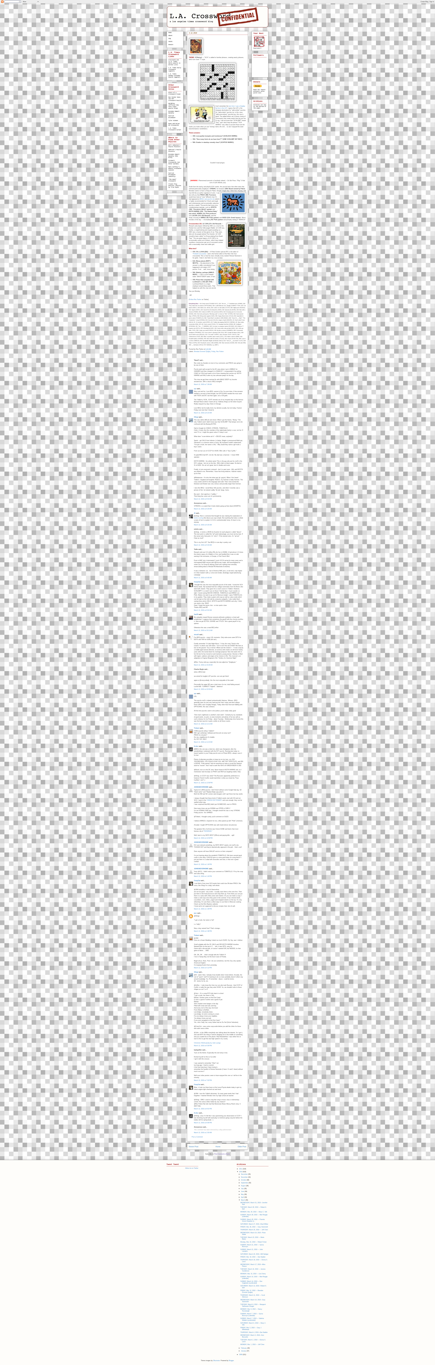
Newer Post (193, 1147)
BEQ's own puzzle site (207, 199)
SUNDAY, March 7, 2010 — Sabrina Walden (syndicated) (252, 1319)
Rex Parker (220, 351)
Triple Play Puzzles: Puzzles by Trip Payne (174, 185)
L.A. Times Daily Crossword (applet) (174, 69)
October (244, 1180)
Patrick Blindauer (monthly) (172, 174)
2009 (241, 1354)
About (170, 35)
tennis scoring (198, 518)
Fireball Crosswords (199, 254)
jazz (195, 913)
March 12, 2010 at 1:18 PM (203, 864)
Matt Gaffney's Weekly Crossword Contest (174, 168)
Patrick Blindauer (172, 116)
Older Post (242, 1147)
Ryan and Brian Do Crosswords (174, 124)
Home (218, 1147)
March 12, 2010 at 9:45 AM (203, 577)
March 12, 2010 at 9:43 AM (203, 545)
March (243, 1200)
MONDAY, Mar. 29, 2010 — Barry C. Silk (253, 1212)
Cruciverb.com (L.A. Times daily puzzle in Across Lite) (174, 62)
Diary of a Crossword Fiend (174, 93)
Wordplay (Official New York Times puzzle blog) (173, 106)
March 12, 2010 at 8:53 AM (203, 499)
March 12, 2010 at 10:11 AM (203, 630)
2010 (241, 1172)
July (242, 1188)
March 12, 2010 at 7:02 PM (203, 1080)
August (243, 1186)
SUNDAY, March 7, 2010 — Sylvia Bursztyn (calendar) (251, 1314)
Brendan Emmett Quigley (202, 351)
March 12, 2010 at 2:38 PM (203, 931)
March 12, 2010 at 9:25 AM (203, 525)
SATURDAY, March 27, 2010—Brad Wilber (254, 1224)
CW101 (170, 41)
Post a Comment (197, 1137)
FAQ (169, 38)
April (242, 1197)
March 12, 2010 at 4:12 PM (203, 968)
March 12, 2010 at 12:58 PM (203, 783)
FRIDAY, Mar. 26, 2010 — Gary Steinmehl (254, 1227)
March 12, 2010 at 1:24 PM (203, 876)
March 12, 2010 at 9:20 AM (203, 509)
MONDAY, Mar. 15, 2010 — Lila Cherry (253, 1274)
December (244, 1174)
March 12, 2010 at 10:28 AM (203, 665)
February (244, 1348)
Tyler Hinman (173, 120)
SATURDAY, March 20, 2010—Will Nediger (254, 1254)
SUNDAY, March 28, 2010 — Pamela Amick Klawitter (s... (252, 1220)
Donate (170, 44)
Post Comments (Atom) (222, 1154)
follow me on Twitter (191, 1168)
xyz (195, 389)
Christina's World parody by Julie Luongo (207, 1043)
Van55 (196, 614)
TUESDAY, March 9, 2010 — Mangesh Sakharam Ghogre (253, 1305)
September (245, 1183)
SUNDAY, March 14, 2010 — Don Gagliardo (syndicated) (251, 1282)
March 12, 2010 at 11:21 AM (203, 724)
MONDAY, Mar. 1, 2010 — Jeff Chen (252, 1344)
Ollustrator (216, 1360)
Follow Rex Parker (195, 299)
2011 (241, 1169)
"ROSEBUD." (208, 831)
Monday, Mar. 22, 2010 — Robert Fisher (253, 1242)
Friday (213, 351)
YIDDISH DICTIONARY (214, 800)
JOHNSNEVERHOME (201, 787)
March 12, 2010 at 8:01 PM (203, 1109)
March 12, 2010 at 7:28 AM (203, 384)
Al (194, 513)
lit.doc (196, 746)
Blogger (231, 1360)
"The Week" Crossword (172, 180)
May (242, 1194)
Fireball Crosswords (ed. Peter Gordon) (174, 162)
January (244, 1351)
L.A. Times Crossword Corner (174, 129)
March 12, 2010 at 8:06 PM (203, 1123)
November (244, 1177)
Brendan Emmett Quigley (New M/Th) (174, 156)
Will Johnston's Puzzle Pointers (174, 146)
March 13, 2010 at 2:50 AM (203, 1132)
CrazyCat (197, 582)
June (243, 1191)
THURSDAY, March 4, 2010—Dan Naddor (254, 1332)
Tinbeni (196, 728)
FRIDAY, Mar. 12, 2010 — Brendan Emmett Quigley (215, 37)
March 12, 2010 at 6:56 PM (203, 1045)
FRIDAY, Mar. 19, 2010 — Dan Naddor (252, 1257)
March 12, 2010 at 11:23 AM (203, 742)
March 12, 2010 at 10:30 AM (203, 689)
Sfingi (196, 417)
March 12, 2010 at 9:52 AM (203, 610)
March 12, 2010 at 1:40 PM (203, 909)
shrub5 (196, 634)
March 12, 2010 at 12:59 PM (203, 838)
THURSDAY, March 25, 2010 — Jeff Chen (254, 1230)
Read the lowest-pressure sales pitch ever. (259, 91)
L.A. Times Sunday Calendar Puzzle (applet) (174, 75)
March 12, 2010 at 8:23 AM (203, 413)
